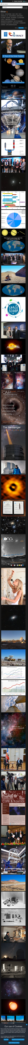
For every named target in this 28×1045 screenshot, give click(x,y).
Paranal (13, 19)
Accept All (6, 1039)
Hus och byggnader (18, 21)
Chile (20, 14)
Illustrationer (20, 17)
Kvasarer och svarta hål (6, 22)
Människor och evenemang (7, 21)
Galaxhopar (13, 17)
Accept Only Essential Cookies (18, 1039)
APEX (17, 14)
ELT (7, 15)
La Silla (2, 19)
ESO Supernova (12, 15)
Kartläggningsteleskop (11, 24)
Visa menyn (5, 4)
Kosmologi (3, 15)
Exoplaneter (19, 15)
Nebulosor (7, 19)
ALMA (13, 14)
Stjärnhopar (22, 22)
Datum (25, 27)
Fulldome (3, 17)
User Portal (20, 1)
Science (15, 1)
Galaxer (8, 17)
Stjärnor (3, 24)
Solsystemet (15, 22)
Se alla (2, 14)
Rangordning (21, 27)
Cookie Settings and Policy (14, 1042)
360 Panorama (8, 14)
